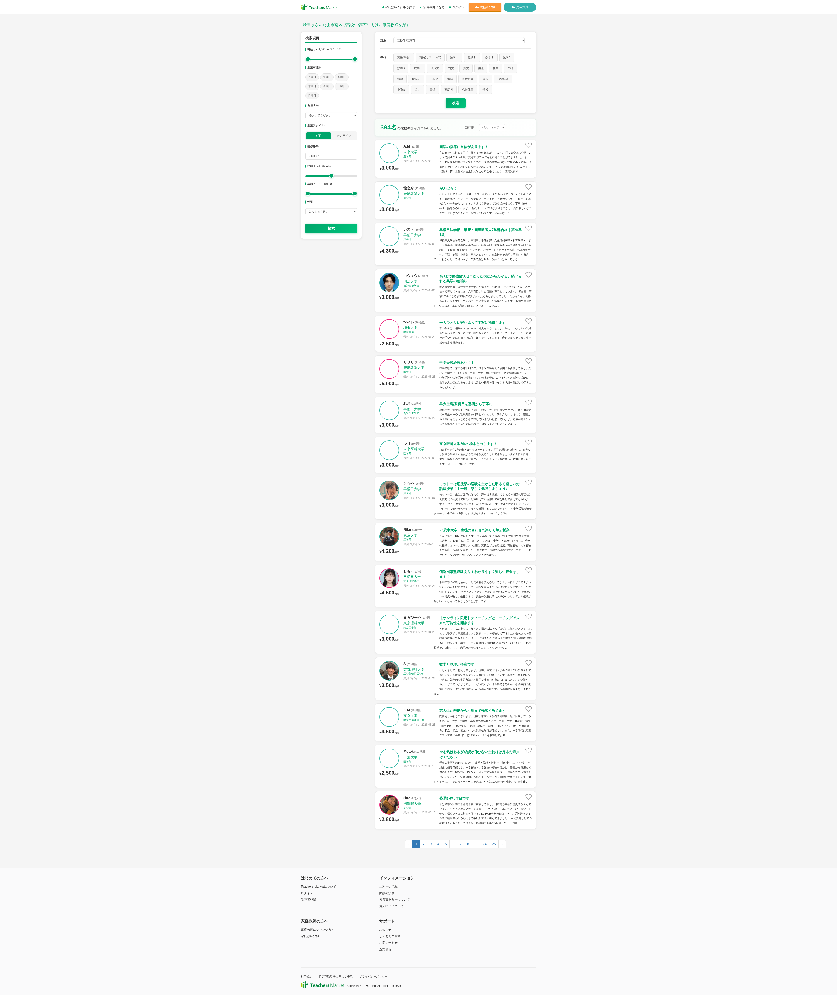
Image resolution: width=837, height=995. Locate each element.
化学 (495, 68)
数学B (401, 68)
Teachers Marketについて (318, 886)
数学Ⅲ (489, 57)
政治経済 (503, 79)
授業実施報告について (394, 899)
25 (494, 844)
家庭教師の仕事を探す (400, 7)
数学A (507, 57)
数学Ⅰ (454, 57)
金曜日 (327, 86)
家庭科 (448, 89)
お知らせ (385, 929)
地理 (450, 79)
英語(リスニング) (430, 57)
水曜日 (342, 77)
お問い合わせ (388, 942)
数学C (418, 68)
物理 (481, 68)
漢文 (466, 68)
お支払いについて (391, 906)
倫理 (485, 79)
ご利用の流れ (388, 886)
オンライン (344, 135)
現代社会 (467, 79)
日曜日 (312, 95)
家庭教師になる (434, 7)
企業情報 (385, 949)
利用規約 (306, 976)
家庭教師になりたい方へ (317, 929)
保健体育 (467, 89)
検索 (331, 228)
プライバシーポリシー (373, 976)
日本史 (434, 79)
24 (485, 844)
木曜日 (312, 86)
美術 (417, 89)
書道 (432, 89)
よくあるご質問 (390, 936)
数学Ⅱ (472, 57)
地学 (400, 79)
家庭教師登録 (310, 936)
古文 (451, 68)
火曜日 (327, 77)
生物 (510, 68)
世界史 (416, 79)
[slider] (307, 59)
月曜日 (312, 77)
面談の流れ (387, 893)
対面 (318, 135)
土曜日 (342, 86)
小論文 (401, 89)
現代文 (435, 68)
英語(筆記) (403, 57)
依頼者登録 (487, 7)
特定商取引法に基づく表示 (336, 976)
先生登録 (522, 7)
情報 (485, 89)
